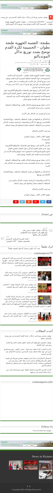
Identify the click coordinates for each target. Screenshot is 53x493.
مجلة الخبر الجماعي (21, 62)
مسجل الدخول (23, 248)
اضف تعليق (44, 64)
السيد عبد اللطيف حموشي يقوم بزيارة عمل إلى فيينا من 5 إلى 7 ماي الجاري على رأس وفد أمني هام (19, 315)
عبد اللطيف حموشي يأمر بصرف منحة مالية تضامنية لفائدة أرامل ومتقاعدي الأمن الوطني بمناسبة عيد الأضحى (20, 274)
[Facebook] (27, 486)
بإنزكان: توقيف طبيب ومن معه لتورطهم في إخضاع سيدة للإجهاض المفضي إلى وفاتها (33, 231)
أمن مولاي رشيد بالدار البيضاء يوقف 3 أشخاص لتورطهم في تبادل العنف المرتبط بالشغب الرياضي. (19, 286)
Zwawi (45, 60)
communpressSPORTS (36, 22)
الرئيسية (49, 22)
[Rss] (30, 486)
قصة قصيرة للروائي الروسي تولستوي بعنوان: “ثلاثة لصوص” (18, 239)
